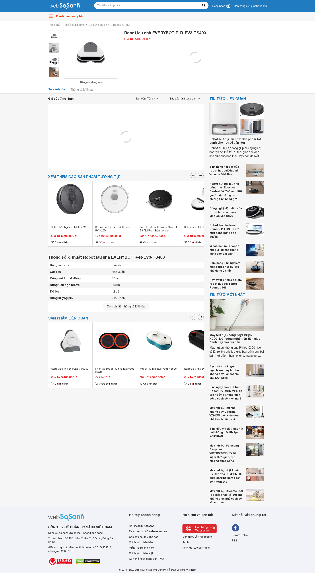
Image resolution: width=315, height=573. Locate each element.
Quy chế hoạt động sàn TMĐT (147, 558)
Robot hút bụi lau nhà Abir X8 (68, 227)
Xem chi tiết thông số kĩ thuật (126, 306)
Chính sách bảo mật (141, 553)
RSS (234, 540)
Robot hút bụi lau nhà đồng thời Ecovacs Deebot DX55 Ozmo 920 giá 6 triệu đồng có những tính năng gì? (225, 191)
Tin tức (186, 542)
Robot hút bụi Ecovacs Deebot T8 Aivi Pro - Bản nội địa (158, 229)
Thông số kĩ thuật (81, 89)
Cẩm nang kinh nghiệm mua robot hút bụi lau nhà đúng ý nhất (224, 266)
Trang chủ (54, 24)
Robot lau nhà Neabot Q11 (200, 227)
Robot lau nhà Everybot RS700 (202, 368)
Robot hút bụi (121, 24)
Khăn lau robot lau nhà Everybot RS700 (114, 370)
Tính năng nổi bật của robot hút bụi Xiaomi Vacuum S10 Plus (224, 170)
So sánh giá (56, 89)
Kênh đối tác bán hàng (196, 547)
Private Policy (240, 535)
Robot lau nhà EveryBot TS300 (69, 368)
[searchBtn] (203, 5)
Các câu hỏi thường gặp (143, 536)
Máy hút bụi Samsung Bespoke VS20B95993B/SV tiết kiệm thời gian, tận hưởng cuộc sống (224, 453)
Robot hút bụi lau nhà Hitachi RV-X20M (113, 229)
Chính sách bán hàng (141, 542)
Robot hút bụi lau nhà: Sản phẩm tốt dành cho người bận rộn (235, 140)
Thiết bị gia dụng (74, 24)
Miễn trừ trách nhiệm (141, 547)
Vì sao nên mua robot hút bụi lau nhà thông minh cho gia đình (224, 249)
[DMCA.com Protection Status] (88, 561)
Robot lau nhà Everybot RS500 (158, 368)
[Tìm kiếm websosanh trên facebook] (235, 527)
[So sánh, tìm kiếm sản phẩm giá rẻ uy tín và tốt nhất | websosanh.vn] (64, 6)
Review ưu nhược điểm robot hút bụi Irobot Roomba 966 (225, 283)
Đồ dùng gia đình (99, 24)
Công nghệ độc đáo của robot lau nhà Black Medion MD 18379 (225, 211)
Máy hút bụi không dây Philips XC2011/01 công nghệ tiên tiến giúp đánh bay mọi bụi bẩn (234, 338)
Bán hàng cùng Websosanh (250, 6)
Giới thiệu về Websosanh (197, 536)
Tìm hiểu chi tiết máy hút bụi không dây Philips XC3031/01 (226, 432)
